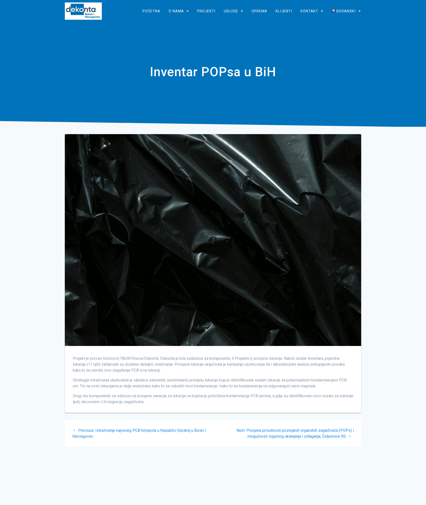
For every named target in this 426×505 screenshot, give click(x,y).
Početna (151, 11)
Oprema (259, 11)
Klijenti (284, 11)
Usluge (231, 11)
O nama (176, 11)
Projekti (206, 11)
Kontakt (309, 11)
